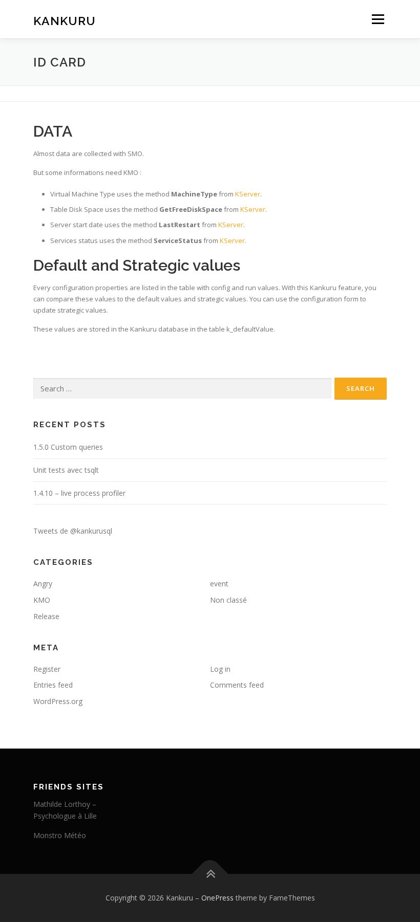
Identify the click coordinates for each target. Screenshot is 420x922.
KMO (41, 600)
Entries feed (53, 685)
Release (46, 616)
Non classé (228, 600)
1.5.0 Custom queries (68, 447)
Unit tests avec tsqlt (66, 470)
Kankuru (64, 20)
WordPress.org (57, 701)
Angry (42, 583)
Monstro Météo (59, 835)
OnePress (217, 898)
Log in (220, 669)
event (219, 583)
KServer (247, 194)
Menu (378, 19)
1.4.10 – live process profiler (79, 493)
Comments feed (237, 685)
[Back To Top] (210, 874)
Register (46, 669)
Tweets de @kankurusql (72, 531)
